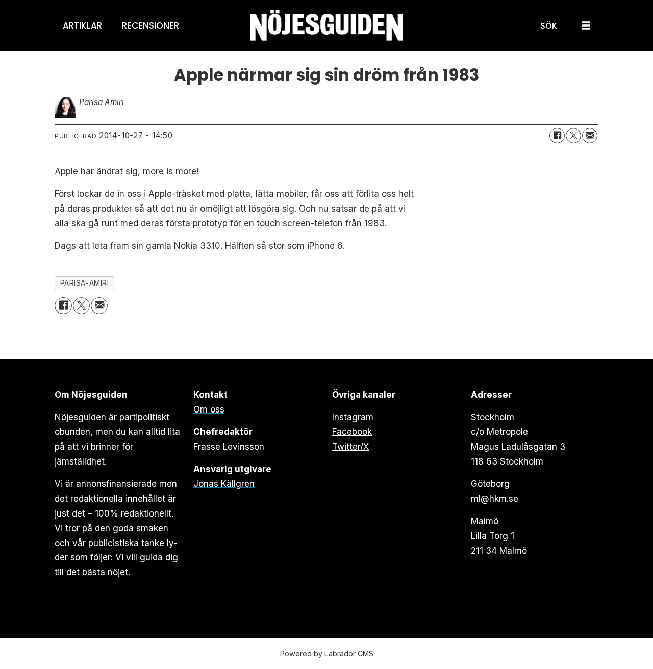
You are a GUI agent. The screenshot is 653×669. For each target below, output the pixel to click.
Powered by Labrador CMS (326, 653)
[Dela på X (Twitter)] (573, 135)
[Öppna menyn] (586, 25)
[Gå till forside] (326, 25)
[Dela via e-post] (589, 135)
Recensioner (150, 25)
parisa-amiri (84, 283)
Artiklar (82, 25)
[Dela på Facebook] (557, 135)
